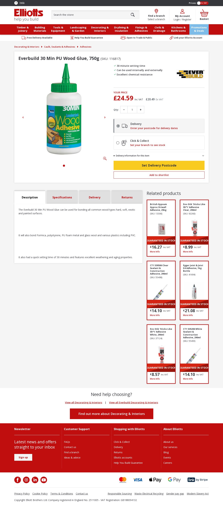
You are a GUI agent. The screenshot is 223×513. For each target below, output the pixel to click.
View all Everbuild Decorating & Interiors (133, 402)
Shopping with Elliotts (129, 429)
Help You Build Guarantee (128, 462)
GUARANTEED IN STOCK (161, 240)
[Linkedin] (34, 480)
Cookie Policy (40, 493)
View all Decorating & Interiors (83, 402)
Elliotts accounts (123, 457)
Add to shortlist (159, 175)
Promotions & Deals (199, 29)
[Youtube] (43, 480)
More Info (161, 251)
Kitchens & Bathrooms (178, 29)
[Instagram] (26, 480)
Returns (118, 452)
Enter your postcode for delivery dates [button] (154, 128)
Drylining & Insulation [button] (121, 29)
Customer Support (77, 429)
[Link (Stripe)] (197, 480)
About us (168, 441)
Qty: (116, 109)
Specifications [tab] (62, 197)
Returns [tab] (127, 197)
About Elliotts (173, 429)
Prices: (192, 3)
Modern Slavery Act (198, 493)
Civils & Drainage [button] (159, 29)
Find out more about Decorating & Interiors (111, 414)
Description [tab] (30, 197)
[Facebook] (18, 480)
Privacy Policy (22, 493)
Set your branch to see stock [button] (147, 145)
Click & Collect (122, 441)
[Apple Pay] (155, 480)
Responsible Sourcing (120, 493)
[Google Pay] (174, 480)
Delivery (118, 447)
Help (22, 2)
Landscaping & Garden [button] (78, 29)
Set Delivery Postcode (159, 165)
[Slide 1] (64, 165)
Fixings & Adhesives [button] (141, 29)
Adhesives (85, 46)
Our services (170, 447)
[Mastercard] (123, 480)
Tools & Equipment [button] (58, 29)
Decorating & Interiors (26, 46)
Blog (166, 452)
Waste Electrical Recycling (148, 493)
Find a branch (71, 452)
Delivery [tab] (94, 197)
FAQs (67, 441)
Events (167, 457)
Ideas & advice (72, 457)
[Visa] (138, 480)
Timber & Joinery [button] (23, 29)
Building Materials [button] (40, 29)
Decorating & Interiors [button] (100, 29)
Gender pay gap (175, 493)
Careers (167, 462)
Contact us (70, 447)
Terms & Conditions (61, 493)
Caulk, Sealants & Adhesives (59, 46)
